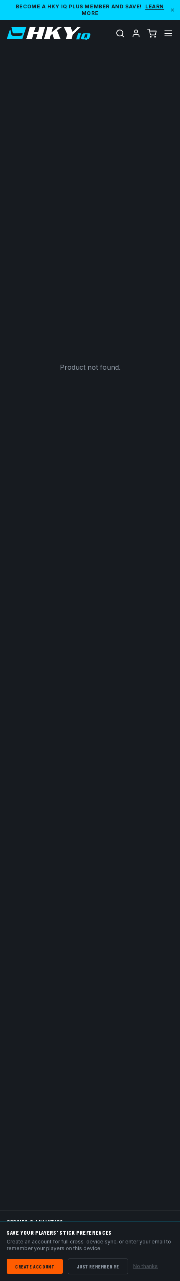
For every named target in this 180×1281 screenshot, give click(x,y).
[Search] (120, 33)
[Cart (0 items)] (152, 33)
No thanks (145, 1266)
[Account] (136, 33)
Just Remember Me (98, 1266)
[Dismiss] (172, 10)
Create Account (34, 1266)
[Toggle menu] (168, 33)
